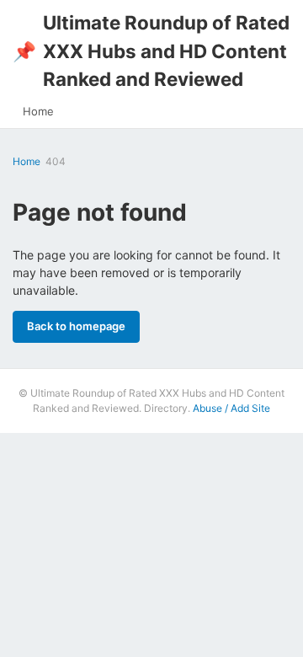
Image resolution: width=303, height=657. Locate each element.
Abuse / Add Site (231, 408)
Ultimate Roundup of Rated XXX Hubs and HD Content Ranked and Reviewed (151, 50)
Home (38, 111)
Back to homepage (76, 326)
